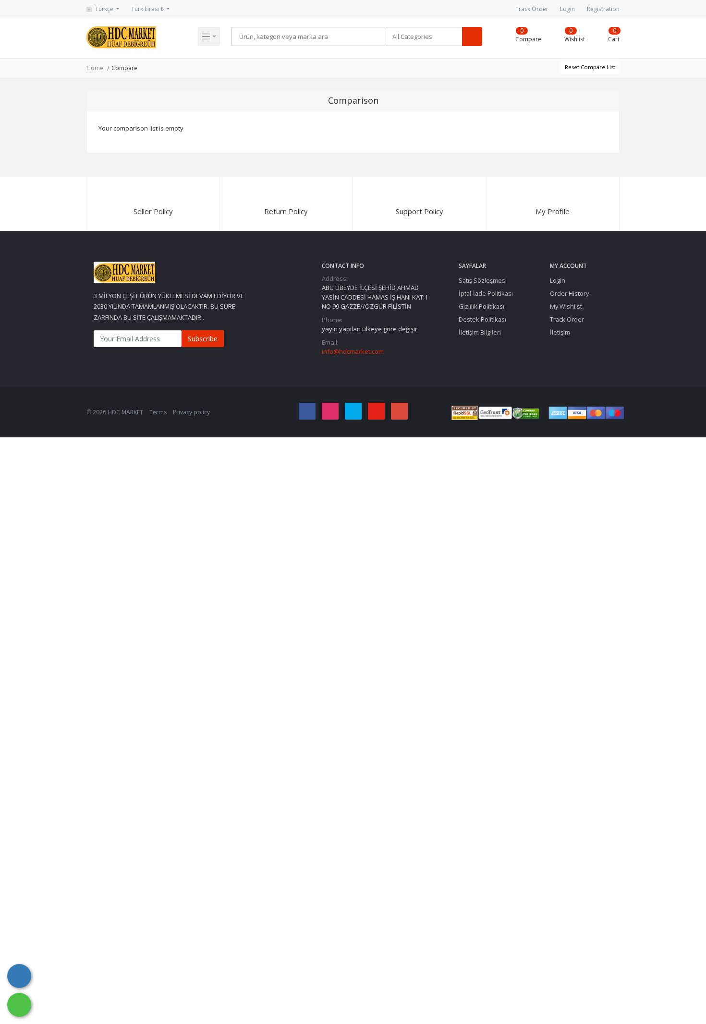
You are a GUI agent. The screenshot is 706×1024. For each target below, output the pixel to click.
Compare (124, 68)
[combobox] (423, 36)
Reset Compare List (590, 67)
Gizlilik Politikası (481, 306)
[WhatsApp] (19, 1005)
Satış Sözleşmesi (483, 280)
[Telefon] (19, 976)
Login (567, 9)
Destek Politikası (482, 319)
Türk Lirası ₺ (148, 9)
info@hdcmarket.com (353, 351)
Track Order (531, 9)
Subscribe (203, 338)
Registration (603, 9)
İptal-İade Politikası (486, 293)
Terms (158, 412)
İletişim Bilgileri (480, 332)
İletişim (560, 332)
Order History (569, 293)
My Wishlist (566, 306)
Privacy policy (191, 412)
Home (94, 68)
